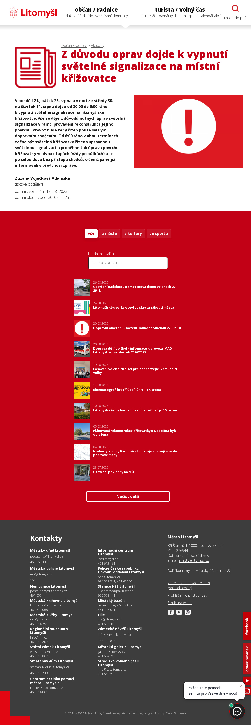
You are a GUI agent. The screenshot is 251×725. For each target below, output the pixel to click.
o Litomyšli (147, 15)
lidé (90, 15)
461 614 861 (39, 692)
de (237, 17)
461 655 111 (39, 595)
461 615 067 (39, 656)
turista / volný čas (180, 9)
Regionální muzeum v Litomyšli (49, 630)
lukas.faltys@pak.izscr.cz (115, 591)
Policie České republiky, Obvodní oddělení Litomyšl (121, 570)
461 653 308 (106, 624)
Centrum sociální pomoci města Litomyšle (52, 681)
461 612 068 (39, 609)
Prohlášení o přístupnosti (187, 595)
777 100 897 (106, 640)
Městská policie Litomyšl (52, 568)
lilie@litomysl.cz (109, 619)
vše (91, 233)
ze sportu (159, 233)
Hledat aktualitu (101, 253)
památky (166, 15)
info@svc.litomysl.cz (112, 669)
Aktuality (97, 45)
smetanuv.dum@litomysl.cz (50, 667)
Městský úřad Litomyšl (50, 550)
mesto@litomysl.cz (194, 560)
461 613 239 (39, 673)
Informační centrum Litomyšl (115, 552)
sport (192, 15)
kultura (180, 15)
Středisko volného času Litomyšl (118, 663)
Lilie (101, 614)
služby (70, 15)
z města (109, 233)
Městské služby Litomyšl (51, 614)
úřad (81, 15)
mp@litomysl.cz (41, 574)
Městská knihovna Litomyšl (54, 600)
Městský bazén (111, 600)
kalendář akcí (210, 15)
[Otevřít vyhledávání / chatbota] (235, 8)
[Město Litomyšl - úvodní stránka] (30, 12)
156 (33, 580)
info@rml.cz (39, 637)
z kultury (133, 233)
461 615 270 (106, 674)
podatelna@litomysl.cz (46, 556)
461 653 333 (39, 562)
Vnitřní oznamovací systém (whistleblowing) (189, 585)
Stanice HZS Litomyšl (116, 586)
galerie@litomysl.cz (112, 652)
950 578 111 (106, 595)
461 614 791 (39, 624)
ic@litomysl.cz (108, 559)
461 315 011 (106, 609)
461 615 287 (39, 642)
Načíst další (127, 496)
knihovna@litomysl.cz (45, 605)
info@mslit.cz (40, 619)
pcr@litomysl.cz (109, 577)
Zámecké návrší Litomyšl (120, 628)
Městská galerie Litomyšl (120, 646)
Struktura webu (180, 602)
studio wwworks (132, 713)
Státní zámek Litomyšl (50, 646)
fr (245, 17)
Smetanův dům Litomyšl (51, 661)
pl (241, 17)
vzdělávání (103, 15)
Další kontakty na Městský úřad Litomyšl (199, 570)
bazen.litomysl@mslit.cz (115, 605)
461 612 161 (106, 563)
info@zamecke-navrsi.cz (115, 635)
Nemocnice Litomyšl (48, 586)
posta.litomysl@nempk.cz (48, 591)
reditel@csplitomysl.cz (46, 687)
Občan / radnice (74, 45)
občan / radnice (96, 9)
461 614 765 (106, 656)
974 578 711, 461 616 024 (116, 581)
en (231, 17)
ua (226, 17)
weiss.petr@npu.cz (44, 652)
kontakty (121, 15)
